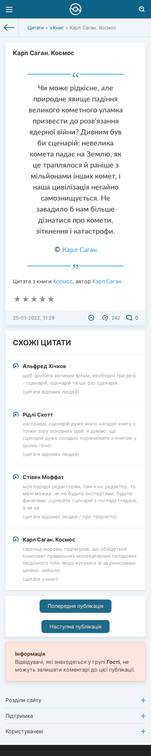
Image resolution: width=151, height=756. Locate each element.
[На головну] (9, 27)
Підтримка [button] (19, 716)
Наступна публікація (75, 626)
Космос (63, 281)
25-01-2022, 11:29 (34, 318)
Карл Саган (79, 250)
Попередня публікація (75, 606)
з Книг (56, 27)
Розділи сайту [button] (23, 700)
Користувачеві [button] (24, 731)
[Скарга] (92, 318)
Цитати (35, 27)
